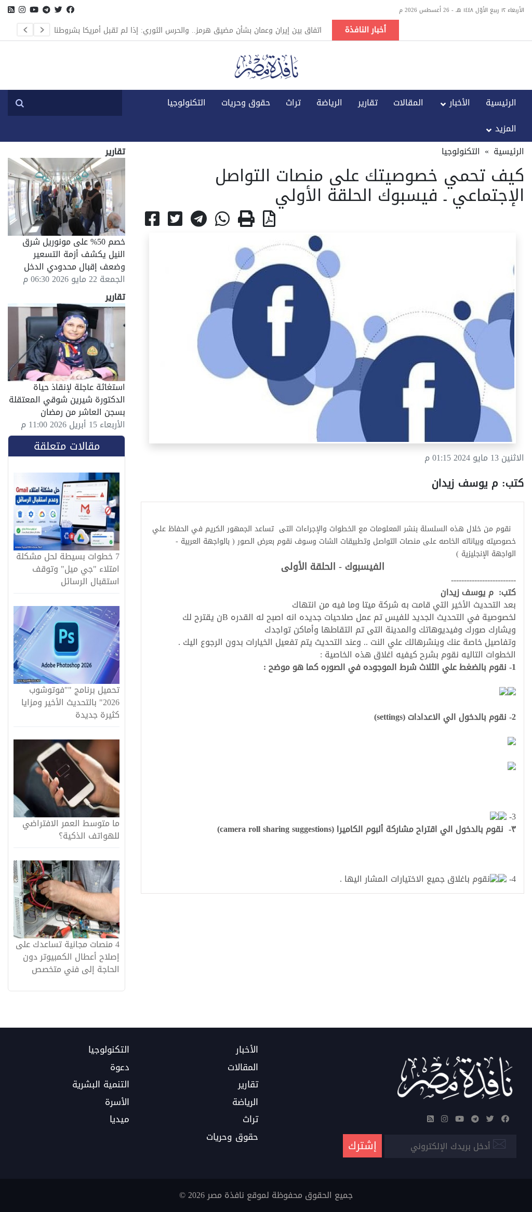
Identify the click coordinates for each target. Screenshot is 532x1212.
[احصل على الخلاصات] (11, 10)
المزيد (505, 128)
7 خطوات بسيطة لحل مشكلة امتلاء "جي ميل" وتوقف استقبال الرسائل (67, 569)
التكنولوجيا (186, 103)
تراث (293, 103)
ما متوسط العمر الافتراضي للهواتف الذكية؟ (70, 829)
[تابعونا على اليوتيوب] (34, 10)
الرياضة (329, 103)
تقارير (368, 103)
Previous (25, 29)
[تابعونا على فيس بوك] (70, 10)
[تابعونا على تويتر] (58, 10)
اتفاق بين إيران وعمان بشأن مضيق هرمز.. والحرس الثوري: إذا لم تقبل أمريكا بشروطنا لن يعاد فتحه (188, 30)
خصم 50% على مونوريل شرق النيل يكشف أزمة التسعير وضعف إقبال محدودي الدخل (73, 254)
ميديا (119, 1119)
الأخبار (459, 103)
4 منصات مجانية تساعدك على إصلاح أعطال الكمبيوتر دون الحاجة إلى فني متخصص (67, 957)
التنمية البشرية (100, 1085)
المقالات (408, 103)
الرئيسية (501, 103)
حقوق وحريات (245, 103)
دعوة (119, 1067)
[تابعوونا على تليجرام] (46, 10)
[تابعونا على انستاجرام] (22, 10)
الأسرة (117, 1102)
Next (41, 29)
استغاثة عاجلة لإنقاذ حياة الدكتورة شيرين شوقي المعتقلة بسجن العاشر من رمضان (67, 399)
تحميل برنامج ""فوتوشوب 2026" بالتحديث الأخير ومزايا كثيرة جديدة (70, 702)
